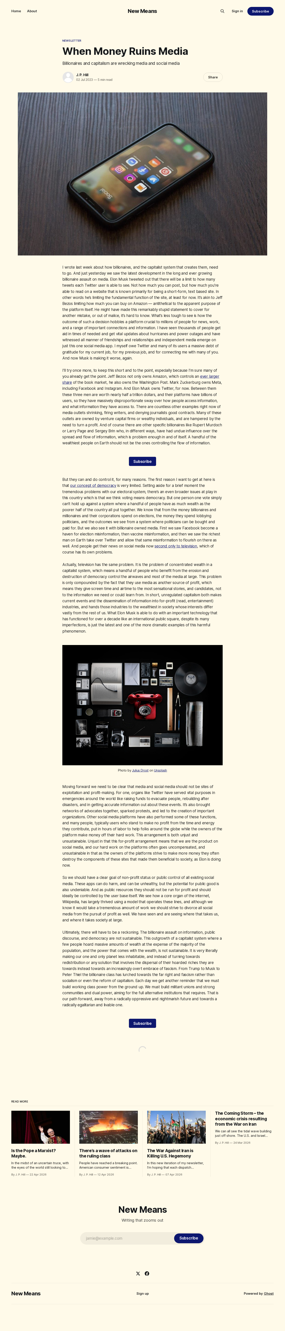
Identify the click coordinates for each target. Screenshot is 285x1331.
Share (213, 77)
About (32, 11)
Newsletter (71, 40)
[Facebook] (147, 1273)
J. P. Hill (82, 75)
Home (16, 11)
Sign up (142, 1293)
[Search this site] (222, 11)
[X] (138, 1273)
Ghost (269, 1293)
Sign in (237, 11)
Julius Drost (140, 770)
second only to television (176, 546)
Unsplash (160, 770)
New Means (142, 11)
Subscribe (260, 11)
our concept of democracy (93, 485)
